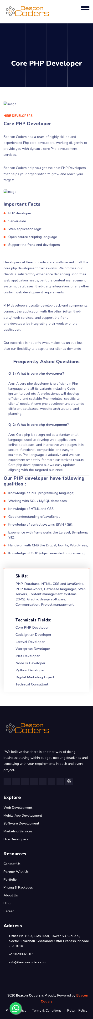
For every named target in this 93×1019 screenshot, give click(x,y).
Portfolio (10, 879)
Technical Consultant (32, 684)
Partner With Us (16, 871)
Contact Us (12, 864)
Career (9, 911)
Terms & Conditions (47, 1010)
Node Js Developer (30, 663)
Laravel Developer (30, 641)
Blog (7, 903)
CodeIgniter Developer (33, 634)
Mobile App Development (23, 815)
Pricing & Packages (18, 887)
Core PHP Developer (32, 627)
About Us (11, 895)
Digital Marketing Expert (35, 677)
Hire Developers (16, 839)
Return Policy (77, 1010)
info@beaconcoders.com (27, 962)
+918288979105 (21, 954)
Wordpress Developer (33, 648)
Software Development (21, 823)
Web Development (18, 807)
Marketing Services (18, 831)
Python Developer (30, 670)
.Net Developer (28, 655)
